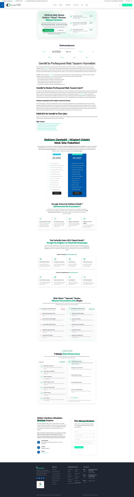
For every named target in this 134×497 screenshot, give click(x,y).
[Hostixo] (52, 57)
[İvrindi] (80, 52)
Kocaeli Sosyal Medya (56, 476)
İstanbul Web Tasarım (77, 474)
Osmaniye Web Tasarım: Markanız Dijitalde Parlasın (48, 125)
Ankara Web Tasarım (77, 477)
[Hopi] (92, 52)
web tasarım (46, 68)
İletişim (69, 471)
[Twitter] (39, 478)
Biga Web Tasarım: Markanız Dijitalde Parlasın (47, 128)
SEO (51, 76)
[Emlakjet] (55, 52)
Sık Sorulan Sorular (70, 476)
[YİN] (89, 57)
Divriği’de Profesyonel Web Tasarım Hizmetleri (47, 126)
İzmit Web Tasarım (77, 470)
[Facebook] (37, 478)
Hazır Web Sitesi (71, 483)
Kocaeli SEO (54, 469)
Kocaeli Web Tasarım (56, 471)
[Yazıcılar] (39, 57)
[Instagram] (43, 478)
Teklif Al (127, 5)
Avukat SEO (54, 482)
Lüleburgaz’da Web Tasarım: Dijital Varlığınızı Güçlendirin (49, 123)
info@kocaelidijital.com (8, 1)
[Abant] (68, 52)
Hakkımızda (85, 495)
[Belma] (64, 57)
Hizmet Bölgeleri (78, 482)
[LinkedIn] (41, 478)
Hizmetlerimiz (70, 469)
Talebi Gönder (78, 447)
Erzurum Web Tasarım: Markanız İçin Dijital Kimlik (47, 129)
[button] (2, 5)
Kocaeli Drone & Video (56, 473)
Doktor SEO (77, 480)
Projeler (69, 473)
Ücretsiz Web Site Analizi (70, 480)
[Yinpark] (76, 57)
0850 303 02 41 (60, 30)
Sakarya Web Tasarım (56, 478)
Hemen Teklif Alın (48, 30)
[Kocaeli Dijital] (43, 52)
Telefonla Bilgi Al (75, 397)
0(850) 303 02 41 (44, 452)
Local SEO (54, 484)
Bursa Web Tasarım (55, 480)
